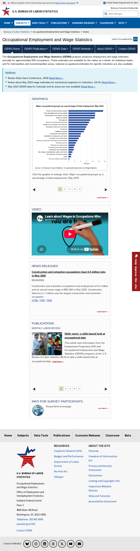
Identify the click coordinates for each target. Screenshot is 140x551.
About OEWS (104, 48)
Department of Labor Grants (66, 464)
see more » (103, 408)
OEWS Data (59, 48)
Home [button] (7, 22)
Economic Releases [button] (83, 22)
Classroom (113, 435)
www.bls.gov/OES (26, 524)
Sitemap (94, 450)
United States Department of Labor (122, 2)
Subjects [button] (21, 22)
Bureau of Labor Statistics (17, 31)
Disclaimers (95, 475)
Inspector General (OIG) (68, 450)
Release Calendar (119, 8)
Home (8, 435)
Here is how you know (65, 2)
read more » (102, 197)
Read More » (56, 78)
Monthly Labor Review (46, 328)
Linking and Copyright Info (104, 481)
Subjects (23, 435)
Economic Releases (87, 435)
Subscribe (133, 8)
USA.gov (58, 476)
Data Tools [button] (39, 22)
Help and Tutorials (99, 496)
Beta (128, 435)
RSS (49, 300)
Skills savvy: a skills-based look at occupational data (85, 335)
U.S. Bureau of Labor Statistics (35, 11)
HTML (35, 300)
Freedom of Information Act (103, 458)
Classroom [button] (107, 22)
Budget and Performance (68, 456)
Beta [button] (122, 22)
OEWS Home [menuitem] (12, 48)
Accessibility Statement (103, 501)
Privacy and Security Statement (100, 468)
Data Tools (41, 435)
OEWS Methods (82, 48)
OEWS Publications (35, 48)
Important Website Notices (100, 488)
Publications (61, 435)
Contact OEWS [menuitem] (127, 48)
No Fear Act (60, 471)
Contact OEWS (24, 530)
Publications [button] (59, 22)
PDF (42, 300)
